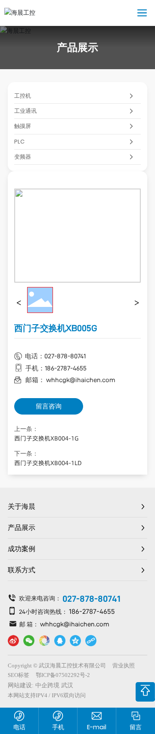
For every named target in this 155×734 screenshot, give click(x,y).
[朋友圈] (44, 640)
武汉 (67, 685)
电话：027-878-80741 (55, 356)
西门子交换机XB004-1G (46, 438)
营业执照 (123, 665)
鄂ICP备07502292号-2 (63, 675)
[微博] (13, 640)
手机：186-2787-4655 (56, 368)
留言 (136, 727)
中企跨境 (47, 685)
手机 (58, 727)
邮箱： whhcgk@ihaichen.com (70, 379)
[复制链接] (90, 640)
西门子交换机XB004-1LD (48, 463)
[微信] (28, 640)
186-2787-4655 (92, 611)
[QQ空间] (75, 640)
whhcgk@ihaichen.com (74, 624)
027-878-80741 (91, 598)
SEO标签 (18, 675)
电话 (19, 727)
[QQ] (59, 640)
